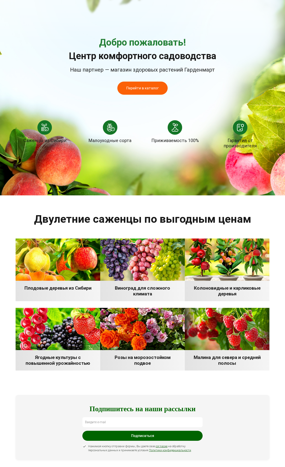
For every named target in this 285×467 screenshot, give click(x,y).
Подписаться (142, 436)
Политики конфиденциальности (170, 450)
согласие (161, 446)
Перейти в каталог (142, 88)
